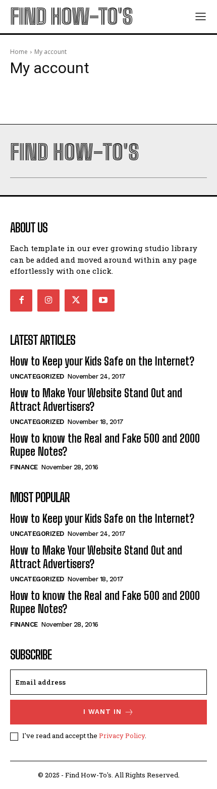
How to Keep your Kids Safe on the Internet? (102, 361)
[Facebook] (21, 300)
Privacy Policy (122, 735)
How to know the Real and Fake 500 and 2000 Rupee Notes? (105, 445)
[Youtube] (103, 300)
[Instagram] (48, 300)
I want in (102, 711)
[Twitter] (76, 300)
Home (19, 51)
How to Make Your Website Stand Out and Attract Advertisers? (96, 399)
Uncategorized (37, 376)
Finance (24, 467)
